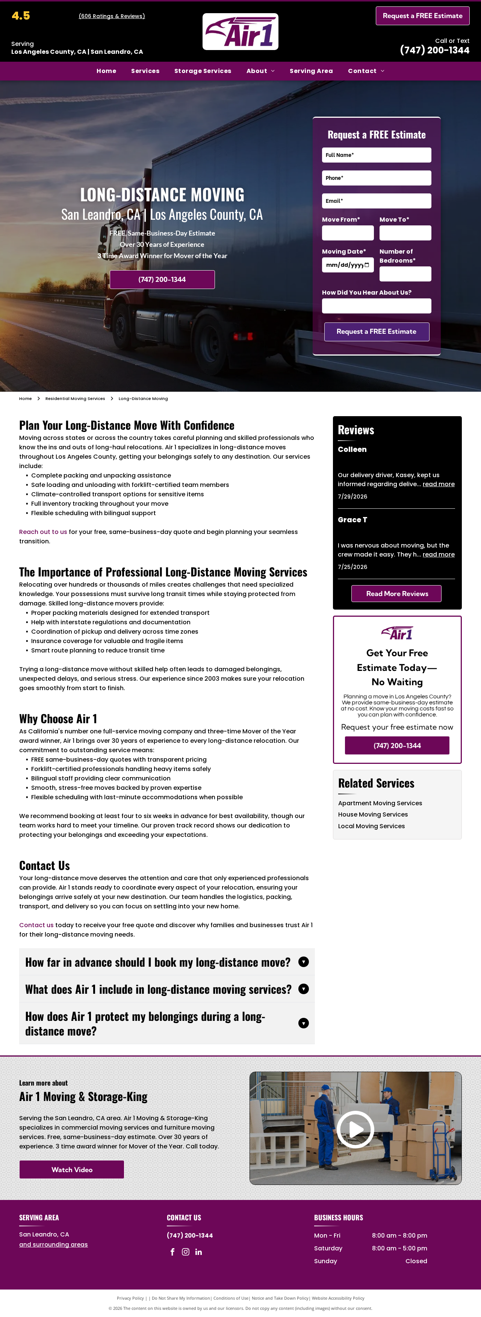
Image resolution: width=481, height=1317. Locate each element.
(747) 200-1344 (435, 50)
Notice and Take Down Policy (280, 1298)
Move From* (341, 219)
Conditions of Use (230, 1298)
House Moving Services (373, 814)
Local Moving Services (371, 826)
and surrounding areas (53, 1245)
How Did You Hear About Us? (366, 292)
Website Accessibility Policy (338, 1298)
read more (439, 484)
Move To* (395, 219)
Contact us (36, 925)
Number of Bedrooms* (398, 256)
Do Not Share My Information (181, 1298)
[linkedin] (198, 1252)
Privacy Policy (130, 1298)
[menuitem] (106, 71)
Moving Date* (344, 251)
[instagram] (185, 1252)
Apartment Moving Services (380, 803)
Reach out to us (43, 532)
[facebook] (172, 1252)
